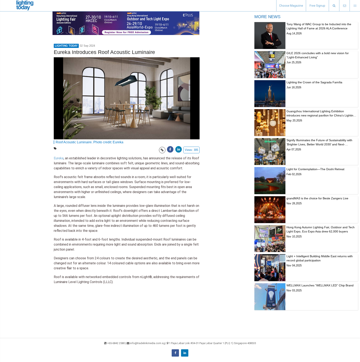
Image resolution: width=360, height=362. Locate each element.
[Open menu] (355, 5)
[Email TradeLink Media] (344, 5)
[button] (334, 5)
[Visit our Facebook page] (175, 353)
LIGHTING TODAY (66, 45)
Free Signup (317, 5)
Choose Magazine (291, 5)
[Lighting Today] (25, 5)
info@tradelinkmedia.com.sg (147, 343)
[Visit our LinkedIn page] (184, 353)
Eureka (59, 158)
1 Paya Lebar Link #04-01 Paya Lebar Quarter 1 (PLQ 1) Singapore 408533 (212, 343)
